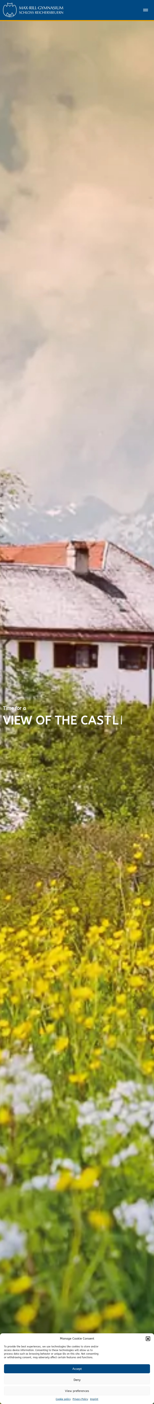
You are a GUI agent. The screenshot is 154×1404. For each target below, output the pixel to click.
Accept (77, 1369)
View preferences (77, 1391)
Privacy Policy (80, 1399)
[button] (148, 1339)
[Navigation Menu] (145, 10)
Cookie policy (63, 1399)
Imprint (94, 1399)
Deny (77, 1380)
